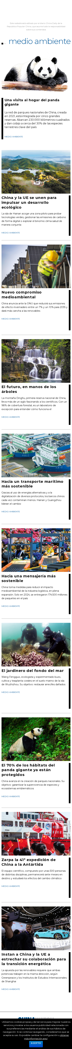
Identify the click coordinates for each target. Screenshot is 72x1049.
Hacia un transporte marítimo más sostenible (32, 484)
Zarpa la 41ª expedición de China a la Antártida (29, 862)
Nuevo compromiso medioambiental (22, 294)
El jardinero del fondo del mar (33, 670)
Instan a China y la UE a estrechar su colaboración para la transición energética (34, 959)
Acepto (36, 1043)
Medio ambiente (14, 136)
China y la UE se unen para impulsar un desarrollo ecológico (29, 202)
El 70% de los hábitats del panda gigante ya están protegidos (28, 770)
